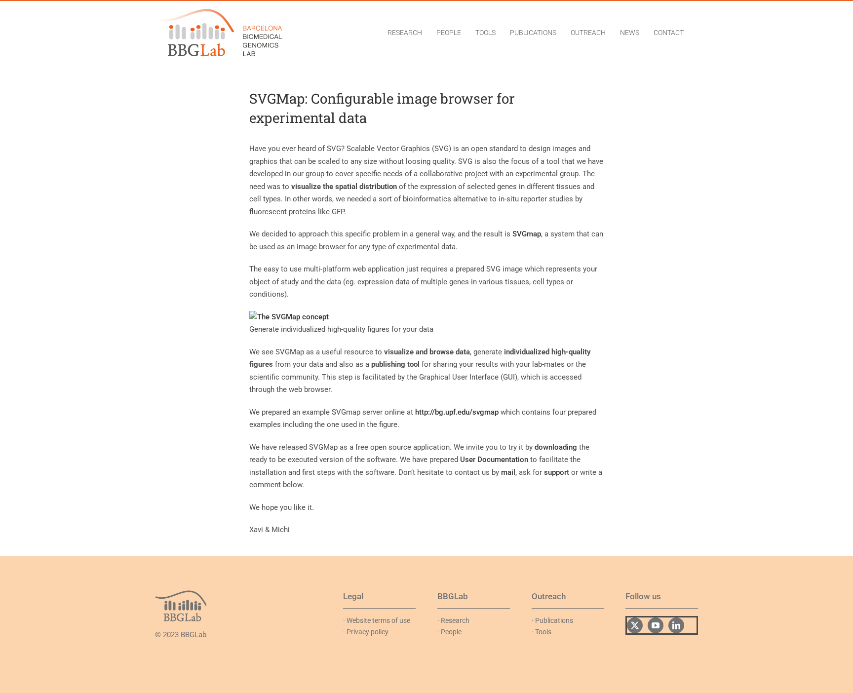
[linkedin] (676, 625)
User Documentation (494, 459)
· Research (453, 620)
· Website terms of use (376, 620)
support (556, 472)
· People (449, 632)
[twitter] (635, 625)
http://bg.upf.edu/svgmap (457, 412)
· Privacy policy (365, 632)
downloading (556, 447)
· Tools (541, 632)
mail (508, 472)
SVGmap (526, 234)
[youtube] (655, 625)
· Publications (552, 620)
